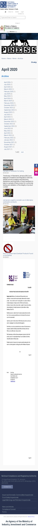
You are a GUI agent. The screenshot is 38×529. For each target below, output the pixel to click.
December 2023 (9, 105)
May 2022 (7, 131)
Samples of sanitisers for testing (13, 171)
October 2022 (8, 124)
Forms (4, 512)
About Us (10, 12)
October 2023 (8, 107)
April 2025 (7, 87)
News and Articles (8, 507)
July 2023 (7, 114)
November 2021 (9, 142)
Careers (17, 12)
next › (22, 152)
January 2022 (8, 140)
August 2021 (8, 147)
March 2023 (8, 119)
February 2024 (8, 103)
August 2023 (8, 112)
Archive (20, 58)
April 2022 (7, 133)
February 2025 (8, 91)
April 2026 (7, 82)
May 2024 (7, 96)
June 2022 (7, 128)
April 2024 (7, 98)
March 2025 (8, 89)
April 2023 (7, 117)
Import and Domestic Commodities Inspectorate (17, 495)
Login (22, 12)
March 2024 (8, 101)
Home (4, 58)
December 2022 (9, 121)
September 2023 (9, 110)
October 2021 (8, 144)
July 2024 (7, 94)
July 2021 (7, 149)
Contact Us (21, 14)
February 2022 (8, 138)
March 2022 (8, 135)
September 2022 (9, 126)
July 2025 (7, 84)
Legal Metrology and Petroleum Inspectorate (16, 500)
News (9, 58)
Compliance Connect (9, 509)
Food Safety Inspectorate (10, 497)
